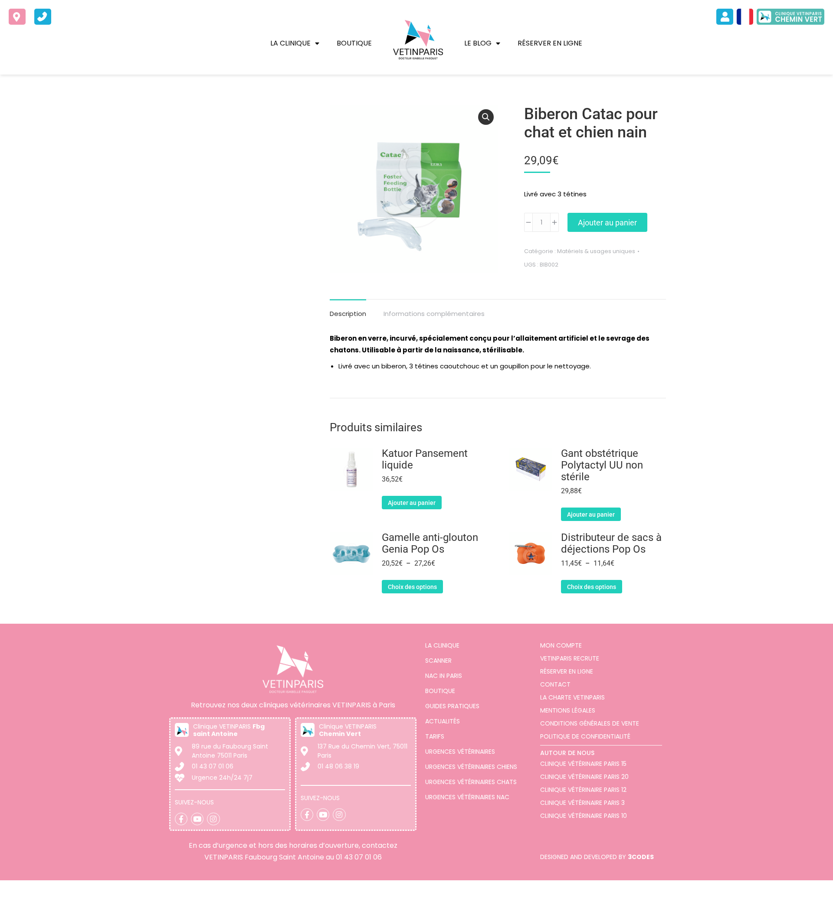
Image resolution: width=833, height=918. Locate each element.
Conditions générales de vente (589, 723)
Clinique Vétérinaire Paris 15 (583, 763)
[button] (486, 117)
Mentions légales (567, 710)
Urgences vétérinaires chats (471, 782)
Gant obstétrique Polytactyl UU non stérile (602, 465)
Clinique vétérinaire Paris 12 (583, 789)
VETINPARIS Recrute (569, 658)
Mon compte (561, 645)
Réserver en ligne (550, 43)
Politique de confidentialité (585, 736)
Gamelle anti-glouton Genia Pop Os (430, 543)
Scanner (438, 660)
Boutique (354, 43)
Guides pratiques (452, 706)
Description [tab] (348, 313)
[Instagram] (213, 819)
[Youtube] (197, 819)
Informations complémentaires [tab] (434, 313)
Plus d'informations (574, 908)
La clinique (290, 43)
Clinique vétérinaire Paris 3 (582, 802)
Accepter (774, 904)
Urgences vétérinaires (460, 751)
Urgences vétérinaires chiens (471, 766)
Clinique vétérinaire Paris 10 (583, 815)
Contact (555, 684)
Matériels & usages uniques (596, 251)
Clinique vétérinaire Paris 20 (584, 776)
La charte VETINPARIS (572, 697)
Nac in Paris (443, 675)
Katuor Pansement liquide (425, 459)
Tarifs (434, 736)
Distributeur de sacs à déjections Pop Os (611, 543)
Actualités (442, 721)
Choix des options (412, 586)
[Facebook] (181, 819)
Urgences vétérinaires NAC (467, 797)
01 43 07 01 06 (359, 857)
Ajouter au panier (607, 222)
